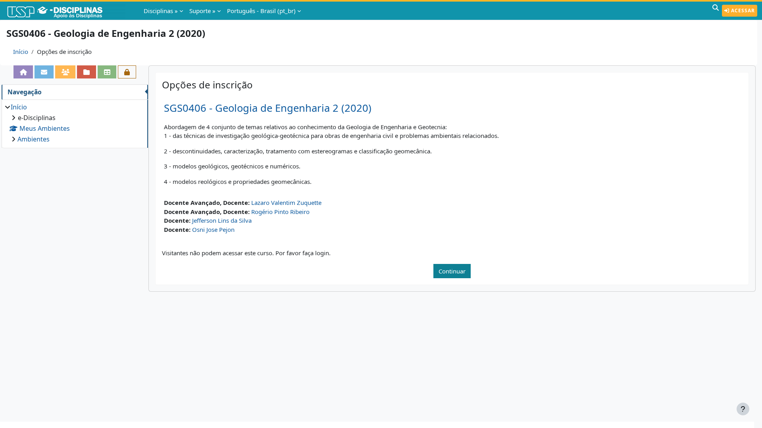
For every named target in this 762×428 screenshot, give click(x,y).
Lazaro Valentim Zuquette (286, 202)
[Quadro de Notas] (107, 71)
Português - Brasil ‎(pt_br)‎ (261, 11)
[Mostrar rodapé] (743, 409)
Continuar (452, 271)
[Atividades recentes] (86, 71)
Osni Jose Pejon (213, 229)
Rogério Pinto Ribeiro (280, 212)
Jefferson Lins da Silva (222, 220)
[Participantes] (65, 71)
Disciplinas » (161, 11)
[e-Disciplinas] (66, 10)
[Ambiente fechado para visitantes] (127, 71)
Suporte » (202, 11)
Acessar (742, 10)
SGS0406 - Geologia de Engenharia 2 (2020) (267, 108)
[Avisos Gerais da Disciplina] (44, 71)
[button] (715, 11)
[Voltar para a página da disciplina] (23, 71)
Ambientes (33, 139)
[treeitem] (74, 123)
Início (20, 51)
